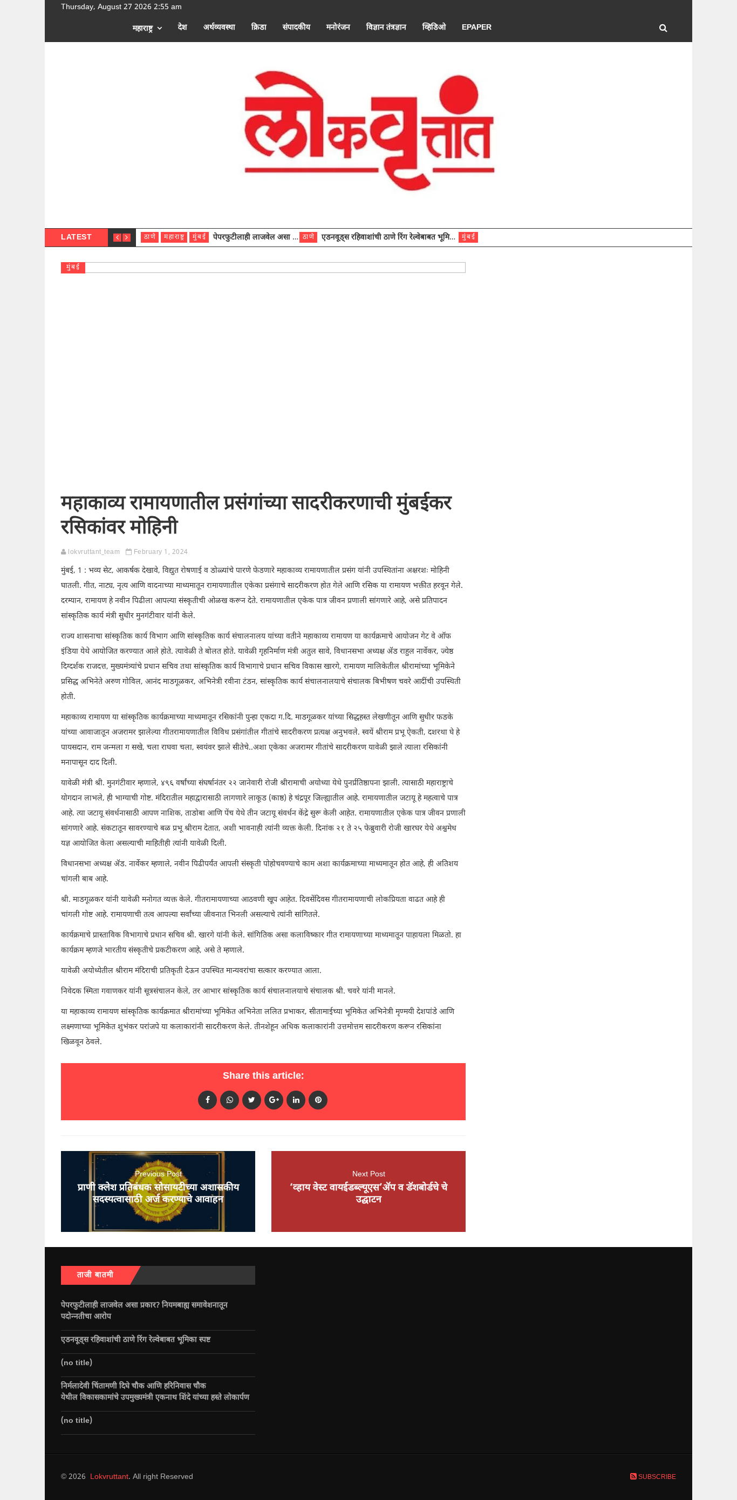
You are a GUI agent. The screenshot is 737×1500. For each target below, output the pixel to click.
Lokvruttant (109, 1477)
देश (182, 28)
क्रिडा (259, 28)
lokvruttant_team (94, 552)
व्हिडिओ (434, 28)
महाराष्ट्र (143, 29)
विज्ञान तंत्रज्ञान (386, 28)
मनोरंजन (338, 28)
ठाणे (150, 237)
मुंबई (200, 237)
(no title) (76, 1363)
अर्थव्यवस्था (219, 28)
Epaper (477, 28)
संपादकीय (296, 28)
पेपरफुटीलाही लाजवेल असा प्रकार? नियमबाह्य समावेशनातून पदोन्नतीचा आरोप (144, 1311)
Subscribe (656, 1477)
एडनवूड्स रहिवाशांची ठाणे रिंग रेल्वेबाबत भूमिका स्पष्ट (397, 237)
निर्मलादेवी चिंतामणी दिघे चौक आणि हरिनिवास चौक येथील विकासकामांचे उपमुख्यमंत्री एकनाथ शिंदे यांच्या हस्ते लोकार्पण (157, 1392)
